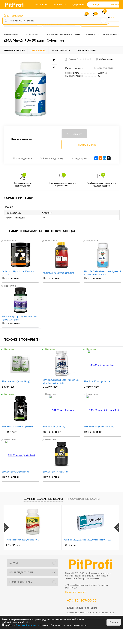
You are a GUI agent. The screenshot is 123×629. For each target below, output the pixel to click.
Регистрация (17, 15)
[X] (109, 158)
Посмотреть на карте (75, 592)
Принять (114, 622)
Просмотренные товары (83, 498)
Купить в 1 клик (87, 144)
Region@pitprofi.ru (86, 607)
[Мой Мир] (104, 158)
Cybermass (102, 73)
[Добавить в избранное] (54, 60)
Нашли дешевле (24, 158)
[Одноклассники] (100, 158)
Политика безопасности (27, 625)
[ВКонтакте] (96, 158)
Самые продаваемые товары (43, 498)
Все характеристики (104, 68)
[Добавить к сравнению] (54, 67)
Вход (6, 15)
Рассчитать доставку (53, 158)
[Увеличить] (30, 89)
